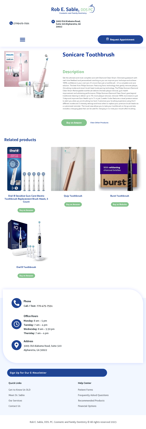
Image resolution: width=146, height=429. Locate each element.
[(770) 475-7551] (11, 23)
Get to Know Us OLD (20, 389)
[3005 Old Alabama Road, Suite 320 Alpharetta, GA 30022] (53, 21)
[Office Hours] (17, 324)
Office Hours (31, 316)
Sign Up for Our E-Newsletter (28, 372)
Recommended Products (91, 400)
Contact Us (14, 406)
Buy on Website (120, 204)
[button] (22, 39)
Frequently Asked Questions (93, 395)
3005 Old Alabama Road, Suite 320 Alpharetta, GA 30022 (68, 24)
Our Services (15, 400)
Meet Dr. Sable (17, 395)
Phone (27, 301)
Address (28, 341)
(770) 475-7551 (21, 23)
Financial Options (87, 406)
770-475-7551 (45, 305)
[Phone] (17, 303)
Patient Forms (85, 389)
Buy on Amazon (74, 122)
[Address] (17, 345)
